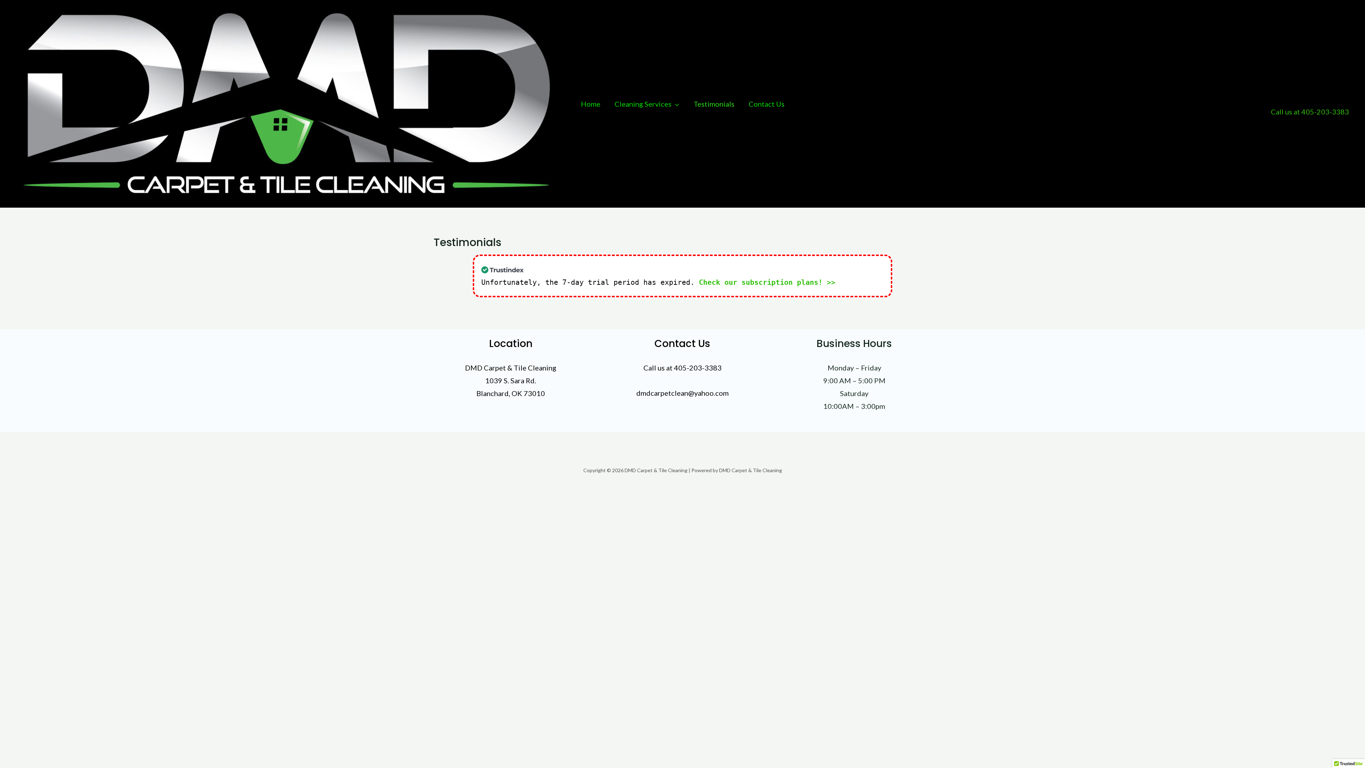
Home (590, 104)
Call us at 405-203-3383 (1310, 111)
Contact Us (767, 104)
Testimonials (714, 104)
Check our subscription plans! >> (767, 282)
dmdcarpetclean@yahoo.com (682, 393)
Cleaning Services (643, 104)
